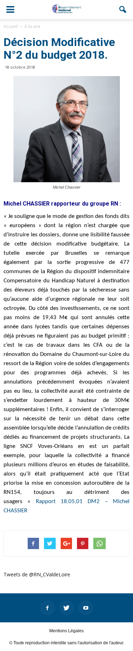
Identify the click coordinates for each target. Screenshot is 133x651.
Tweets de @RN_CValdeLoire (37, 574)
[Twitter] (67, 608)
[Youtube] (86, 608)
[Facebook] (47, 608)
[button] (123, 9)
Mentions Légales (66, 630)
